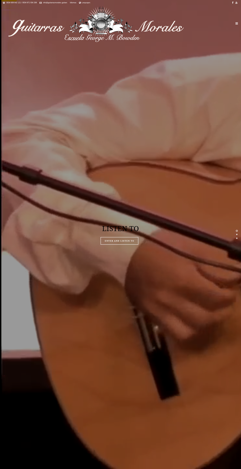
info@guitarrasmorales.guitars (55, 3)
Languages (86, 3)
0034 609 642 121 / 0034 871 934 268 (21, 3)
